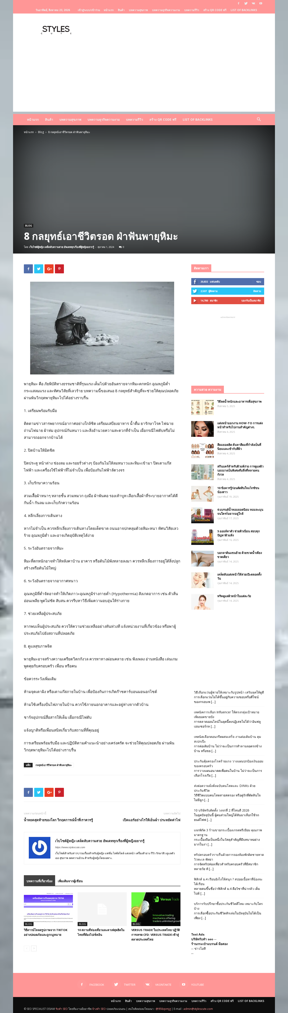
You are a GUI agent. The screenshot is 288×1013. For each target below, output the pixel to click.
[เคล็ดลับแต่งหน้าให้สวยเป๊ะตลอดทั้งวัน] (202, 580)
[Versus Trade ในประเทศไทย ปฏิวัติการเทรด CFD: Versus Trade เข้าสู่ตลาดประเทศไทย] (155, 909)
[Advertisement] (144, 80)
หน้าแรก (109, 10)
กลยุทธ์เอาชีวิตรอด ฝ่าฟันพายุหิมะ (54, 765)
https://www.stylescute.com (70, 847)
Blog (41, 132)
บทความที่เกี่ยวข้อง (39, 881)
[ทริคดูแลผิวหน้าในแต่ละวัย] (202, 602)
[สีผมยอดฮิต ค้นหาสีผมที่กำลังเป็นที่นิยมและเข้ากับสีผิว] (202, 450)
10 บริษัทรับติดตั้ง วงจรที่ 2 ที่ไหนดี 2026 (221, 810)
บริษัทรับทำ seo (202, 939)
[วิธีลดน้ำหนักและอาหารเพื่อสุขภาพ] (202, 407)
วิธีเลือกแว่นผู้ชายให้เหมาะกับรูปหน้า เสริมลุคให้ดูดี (229, 692)
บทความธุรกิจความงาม (166, 10)
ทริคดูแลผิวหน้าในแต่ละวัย (234, 596)
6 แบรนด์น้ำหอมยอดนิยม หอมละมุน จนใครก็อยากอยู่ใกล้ (240, 512)
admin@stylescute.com (198, 1009)
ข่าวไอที (200, 948)
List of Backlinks (244, 10)
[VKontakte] (253, 3)
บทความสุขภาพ (138, 10)
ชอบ (258, 281)
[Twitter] (246, 3)
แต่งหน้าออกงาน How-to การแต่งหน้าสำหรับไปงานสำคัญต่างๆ (240, 425)
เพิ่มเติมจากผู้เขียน (70, 881)
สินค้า (121, 10)
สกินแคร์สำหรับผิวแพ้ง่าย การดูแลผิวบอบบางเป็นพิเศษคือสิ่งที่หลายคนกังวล (240, 470)
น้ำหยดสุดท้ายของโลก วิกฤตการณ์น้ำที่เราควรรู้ (58, 820)
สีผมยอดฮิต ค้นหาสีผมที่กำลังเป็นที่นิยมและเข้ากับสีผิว (239, 447)
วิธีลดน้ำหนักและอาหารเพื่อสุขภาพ (239, 401)
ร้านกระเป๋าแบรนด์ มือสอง (209, 944)
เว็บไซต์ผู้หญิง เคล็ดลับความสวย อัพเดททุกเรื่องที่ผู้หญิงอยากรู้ (61, 247)
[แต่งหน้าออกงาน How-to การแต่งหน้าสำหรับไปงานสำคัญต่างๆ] (202, 429)
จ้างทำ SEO (99, 1009)
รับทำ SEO (62, 1009)
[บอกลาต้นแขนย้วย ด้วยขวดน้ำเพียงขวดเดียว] (202, 559)
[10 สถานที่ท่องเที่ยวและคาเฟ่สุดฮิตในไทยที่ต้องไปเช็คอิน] (102, 909)
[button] (258, 120)
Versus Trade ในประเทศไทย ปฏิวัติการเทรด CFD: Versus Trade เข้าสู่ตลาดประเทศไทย (155, 934)
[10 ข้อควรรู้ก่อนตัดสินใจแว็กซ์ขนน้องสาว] (202, 494)
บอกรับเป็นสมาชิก (251, 300)
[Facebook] (238, 3)
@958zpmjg (163, 1009)
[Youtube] (260, 3)
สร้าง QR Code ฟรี (214, 10)
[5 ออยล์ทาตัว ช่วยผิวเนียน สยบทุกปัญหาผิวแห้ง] (202, 537)
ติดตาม (257, 291)
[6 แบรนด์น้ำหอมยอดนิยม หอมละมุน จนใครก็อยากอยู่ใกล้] (202, 515)
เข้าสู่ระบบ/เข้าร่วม (89, 10)
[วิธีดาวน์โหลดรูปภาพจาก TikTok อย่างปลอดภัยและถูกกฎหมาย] (48, 909)
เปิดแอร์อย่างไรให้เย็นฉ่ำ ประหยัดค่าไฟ (151, 820)
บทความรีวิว (191, 10)
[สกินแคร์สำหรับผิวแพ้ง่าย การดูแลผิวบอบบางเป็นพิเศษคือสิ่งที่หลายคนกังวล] (202, 472)
